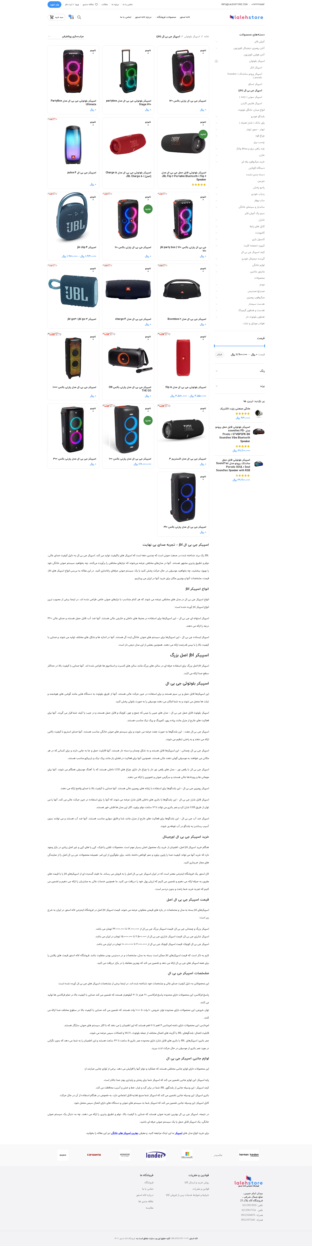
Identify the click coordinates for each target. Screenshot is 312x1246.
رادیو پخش (259, 187)
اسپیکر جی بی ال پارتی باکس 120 (187, 101)
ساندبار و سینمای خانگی (252, 207)
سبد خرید (59, 17)
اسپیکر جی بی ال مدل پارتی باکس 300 (74, 459)
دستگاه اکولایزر (256, 168)
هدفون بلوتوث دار (255, 317)
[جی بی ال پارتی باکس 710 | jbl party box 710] (183, 217)
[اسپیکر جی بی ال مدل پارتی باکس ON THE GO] (128, 357)
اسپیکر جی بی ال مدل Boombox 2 (187, 319)
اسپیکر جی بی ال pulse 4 (81, 172)
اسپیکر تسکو (255, 84)
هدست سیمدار (256, 304)
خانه (206, 36)
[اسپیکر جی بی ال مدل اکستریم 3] (183, 429)
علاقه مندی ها (145, 1201)
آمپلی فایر (259, 41)
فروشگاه (148, 1183)
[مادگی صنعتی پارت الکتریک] (259, 413)
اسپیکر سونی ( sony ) (250, 97)
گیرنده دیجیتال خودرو (253, 259)
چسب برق (259, 142)
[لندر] (155, 1155)
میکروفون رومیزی (256, 297)
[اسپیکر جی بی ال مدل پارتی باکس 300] (73, 429)
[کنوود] (124, 1155)
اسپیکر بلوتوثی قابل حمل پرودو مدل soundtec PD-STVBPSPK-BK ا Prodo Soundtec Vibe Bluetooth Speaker (232, 434)
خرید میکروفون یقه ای (253, 162)
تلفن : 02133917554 (252, 1210)
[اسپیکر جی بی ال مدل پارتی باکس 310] (183, 497)
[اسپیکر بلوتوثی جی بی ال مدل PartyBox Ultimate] (73, 71)
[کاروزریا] (94, 1155)
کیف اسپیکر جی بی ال (253, 252)
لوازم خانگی (258, 265)
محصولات (259, 278)
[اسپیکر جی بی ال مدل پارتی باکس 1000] (73, 357)
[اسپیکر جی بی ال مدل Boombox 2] (183, 289)
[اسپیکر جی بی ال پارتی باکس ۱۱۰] (128, 217)
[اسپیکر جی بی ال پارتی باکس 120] (183, 71)
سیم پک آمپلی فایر (255, 213)
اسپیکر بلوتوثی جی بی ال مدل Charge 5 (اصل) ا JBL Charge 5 (128, 174)
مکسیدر (218, 1155)
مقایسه (149, 1208)
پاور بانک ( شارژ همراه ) (252, 123)
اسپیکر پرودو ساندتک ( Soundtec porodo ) (244, 76)
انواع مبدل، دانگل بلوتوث (251, 110)
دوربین (261, 181)
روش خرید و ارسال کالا (197, 1183)
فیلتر (219, 354)
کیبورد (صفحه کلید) (254, 245)
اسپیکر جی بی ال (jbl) (250, 90)
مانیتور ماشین (257, 271)
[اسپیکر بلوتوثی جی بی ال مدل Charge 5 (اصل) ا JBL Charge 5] (128, 143)
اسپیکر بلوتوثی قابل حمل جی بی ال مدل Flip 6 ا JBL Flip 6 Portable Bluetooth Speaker (184, 176)
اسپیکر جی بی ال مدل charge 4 (133, 319)
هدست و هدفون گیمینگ (251, 310)
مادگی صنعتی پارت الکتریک (235, 408)
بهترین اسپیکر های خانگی (124, 1133)
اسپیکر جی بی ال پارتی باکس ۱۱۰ (133, 247)
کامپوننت (260, 233)
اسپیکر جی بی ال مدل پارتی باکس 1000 (74, 387)
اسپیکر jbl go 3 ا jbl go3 (82, 319)
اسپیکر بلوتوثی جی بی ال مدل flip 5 (185, 387)
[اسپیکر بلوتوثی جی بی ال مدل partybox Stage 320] (128, 71)
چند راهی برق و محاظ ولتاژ (250, 148)
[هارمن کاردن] (248, 1155)
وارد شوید (54, 4)
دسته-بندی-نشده (255, 174)
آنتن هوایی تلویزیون (254, 55)
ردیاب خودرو (258, 194)
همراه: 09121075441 (252, 1219)
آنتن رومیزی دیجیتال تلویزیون (249, 48)
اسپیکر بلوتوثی (257, 61)
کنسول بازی (258, 239)
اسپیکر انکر (256, 67)
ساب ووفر (259, 200)
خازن (262, 155)
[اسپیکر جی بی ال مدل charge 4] (128, 289)
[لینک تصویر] (248, 1181)
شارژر (261, 220)
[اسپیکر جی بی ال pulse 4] (73, 143)
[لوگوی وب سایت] (247, 17)
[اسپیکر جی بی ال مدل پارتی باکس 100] (128, 429)
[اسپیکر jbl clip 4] (73, 217)
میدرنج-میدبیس (256, 291)
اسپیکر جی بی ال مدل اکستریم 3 (187, 459)
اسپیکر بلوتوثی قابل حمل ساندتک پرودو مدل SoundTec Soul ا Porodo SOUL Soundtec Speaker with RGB (233, 465)
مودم (262, 284)
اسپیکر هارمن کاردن (251, 103)
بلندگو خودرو (258, 116)
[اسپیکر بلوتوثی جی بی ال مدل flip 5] (183, 357)
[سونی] (63, 1155)
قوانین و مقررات (201, 1189)
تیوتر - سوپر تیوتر (255, 129)
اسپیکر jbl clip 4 (86, 247)
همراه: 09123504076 (252, 1215)
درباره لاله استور (144, 1195)
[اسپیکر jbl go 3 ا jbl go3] (73, 289)
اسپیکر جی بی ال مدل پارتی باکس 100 (130, 459)
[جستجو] (79, 17)
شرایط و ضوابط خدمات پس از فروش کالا (187, 1195)
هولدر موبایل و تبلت (254, 323)
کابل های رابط (257, 226)
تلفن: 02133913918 (252, 1205)
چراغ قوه (260, 136)
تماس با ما (147, 1189)
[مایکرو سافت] (187, 1155)
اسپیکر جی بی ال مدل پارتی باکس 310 (185, 527)
